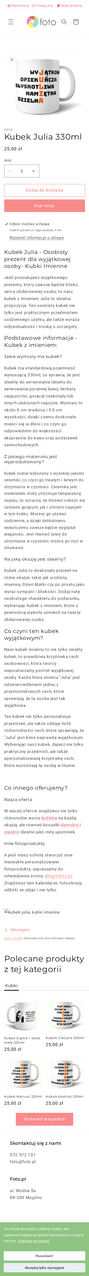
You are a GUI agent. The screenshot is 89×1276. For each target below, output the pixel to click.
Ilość (8, 160)
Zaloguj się (42, 6)
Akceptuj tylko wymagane (44, 1268)
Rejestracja (18, 6)
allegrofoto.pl (58, 876)
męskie (11, 832)
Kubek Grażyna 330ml (65, 1038)
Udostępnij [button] (20, 930)
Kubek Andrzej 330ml (65, 1096)
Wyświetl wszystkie (44, 1119)
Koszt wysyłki (13, 938)
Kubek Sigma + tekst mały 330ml (22, 1040)
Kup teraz (44, 205)
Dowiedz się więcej (33, 1241)
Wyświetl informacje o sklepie (36, 238)
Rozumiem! (44, 1256)
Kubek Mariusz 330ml (23, 1096)
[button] (11, 22)
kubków (49, 818)
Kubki (11, 985)
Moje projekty (69, 6)
